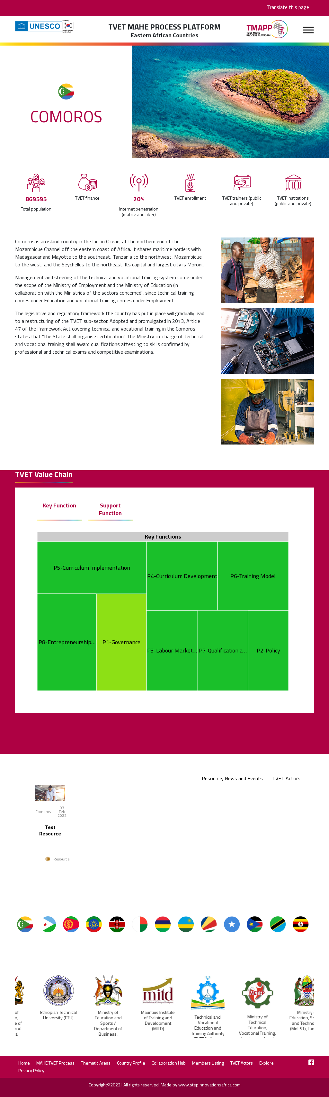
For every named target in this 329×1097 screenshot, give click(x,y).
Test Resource (50, 830)
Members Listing (208, 1062)
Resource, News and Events (232, 778)
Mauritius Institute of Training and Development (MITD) (139, 1020)
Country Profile (131, 1062)
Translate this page (288, 7)
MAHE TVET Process (55, 1062)
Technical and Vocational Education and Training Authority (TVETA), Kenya (189, 1028)
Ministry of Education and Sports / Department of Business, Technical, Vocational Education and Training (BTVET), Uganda (90, 1037)
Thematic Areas (96, 1062)
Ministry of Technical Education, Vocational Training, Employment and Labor (239, 1030)
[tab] (236, 778)
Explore (266, 1062)
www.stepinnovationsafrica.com (209, 1084)
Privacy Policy (31, 1070)
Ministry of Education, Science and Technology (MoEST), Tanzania (289, 1020)
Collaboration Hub (169, 1062)
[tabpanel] (164, 835)
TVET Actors (286, 778)
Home (24, 1062)
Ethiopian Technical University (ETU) (40, 1015)
